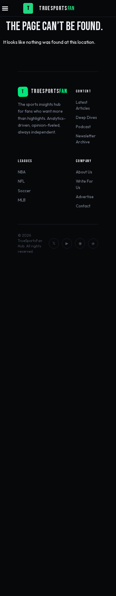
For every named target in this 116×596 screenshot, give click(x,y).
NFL (21, 181)
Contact (83, 206)
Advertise (85, 196)
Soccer (24, 190)
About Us (84, 172)
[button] (5, 8)
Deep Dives (86, 117)
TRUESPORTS (53, 8)
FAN (71, 8)
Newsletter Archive (86, 139)
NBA (22, 172)
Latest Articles (83, 105)
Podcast (83, 126)
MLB (22, 200)
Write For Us (84, 184)
